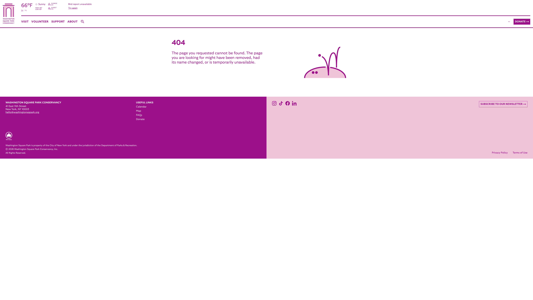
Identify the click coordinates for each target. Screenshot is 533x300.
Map (138, 111)
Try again (72, 8)
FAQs (139, 115)
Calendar (141, 107)
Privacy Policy (500, 153)
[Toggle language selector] (509, 21)
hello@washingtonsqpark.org (22, 112)
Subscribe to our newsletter (502, 104)
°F (22, 10)
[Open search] (82, 22)
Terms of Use (520, 153)
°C (26, 10)
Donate (520, 21)
